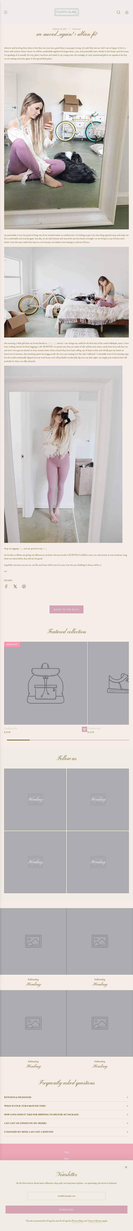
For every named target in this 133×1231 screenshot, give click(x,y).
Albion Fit (51, 343)
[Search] (118, 12)
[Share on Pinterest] (24, 587)
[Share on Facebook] (6, 587)
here (21, 548)
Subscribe (66, 1209)
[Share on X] (15, 587)
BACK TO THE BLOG (66, 609)
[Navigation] (5, 12)
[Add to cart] (84, 729)
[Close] (126, 1167)
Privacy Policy (77, 1220)
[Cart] (127, 12)
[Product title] (45, 683)
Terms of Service (95, 1220)
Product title (10, 728)
